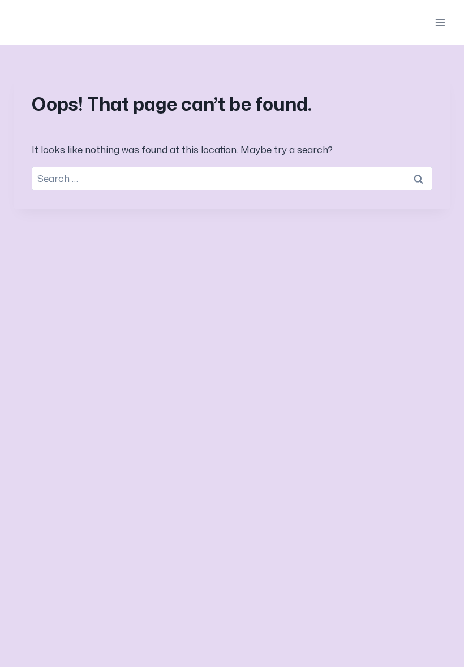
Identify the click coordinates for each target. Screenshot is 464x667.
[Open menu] (439, 22)
